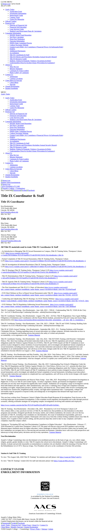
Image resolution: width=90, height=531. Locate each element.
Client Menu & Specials (13, 80)
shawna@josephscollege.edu (11, 241)
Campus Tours (15, 17)
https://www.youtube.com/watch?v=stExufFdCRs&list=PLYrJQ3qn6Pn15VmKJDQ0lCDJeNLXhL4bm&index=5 (39, 277)
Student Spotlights (11, 88)
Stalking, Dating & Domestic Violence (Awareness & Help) (30, 61)
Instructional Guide (16, 15)
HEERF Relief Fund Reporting (20, 35)
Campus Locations (16, 78)
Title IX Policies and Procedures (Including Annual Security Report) (33, 57)
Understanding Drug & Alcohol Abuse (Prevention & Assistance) (32, 63)
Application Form (16, 11)
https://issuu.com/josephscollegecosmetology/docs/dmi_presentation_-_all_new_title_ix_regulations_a (49, 320)
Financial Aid (10, 23)
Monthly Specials (17, 527)
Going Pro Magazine (17, 19)
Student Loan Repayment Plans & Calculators (25, 31)
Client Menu (14, 82)
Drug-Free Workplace (17, 39)
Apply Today (9, 9)
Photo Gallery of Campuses (19, 73)
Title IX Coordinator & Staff (19, 55)
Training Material (34, 335)
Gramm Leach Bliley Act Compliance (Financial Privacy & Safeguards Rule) (36, 47)
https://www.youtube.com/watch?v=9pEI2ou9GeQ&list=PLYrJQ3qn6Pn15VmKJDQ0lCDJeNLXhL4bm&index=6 (36, 283)
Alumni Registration (12, 86)
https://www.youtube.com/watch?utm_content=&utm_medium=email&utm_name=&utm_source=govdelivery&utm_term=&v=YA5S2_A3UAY (39, 294)
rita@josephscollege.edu (9, 229)
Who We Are (14, 67)
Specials (12, 84)
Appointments (10, 182)
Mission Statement (16, 69)
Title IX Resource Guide (18, 59)
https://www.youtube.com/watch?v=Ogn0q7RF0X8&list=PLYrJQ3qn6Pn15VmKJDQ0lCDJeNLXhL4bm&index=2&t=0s (32, 254)
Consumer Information (13, 33)
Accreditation (14, 53)
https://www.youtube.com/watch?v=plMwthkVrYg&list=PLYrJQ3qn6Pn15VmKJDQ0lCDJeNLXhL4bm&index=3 (45, 266)
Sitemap (44, 529)
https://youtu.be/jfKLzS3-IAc (64, 461)
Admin (50, 529)
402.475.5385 (10, 186)
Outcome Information (17, 41)
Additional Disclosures (17, 51)
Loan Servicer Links (17, 29)
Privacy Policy (35, 529)
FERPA (12, 49)
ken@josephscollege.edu (9, 212)
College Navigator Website (19, 45)
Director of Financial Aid (18, 25)
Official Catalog (10, 21)
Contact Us (9, 75)
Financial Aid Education (18, 27)
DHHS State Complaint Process (21, 43)
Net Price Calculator (17, 37)
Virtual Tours (26, 525)
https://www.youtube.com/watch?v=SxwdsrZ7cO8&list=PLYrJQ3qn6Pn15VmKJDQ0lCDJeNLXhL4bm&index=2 (45, 261)
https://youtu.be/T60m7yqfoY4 (70, 457)
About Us (8, 65)
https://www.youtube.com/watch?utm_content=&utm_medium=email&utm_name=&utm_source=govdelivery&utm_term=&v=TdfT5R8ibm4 (38, 305)
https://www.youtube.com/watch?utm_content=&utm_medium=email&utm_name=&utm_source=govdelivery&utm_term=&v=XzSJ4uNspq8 (38, 288)
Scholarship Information (18, 13)
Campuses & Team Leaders (19, 71)
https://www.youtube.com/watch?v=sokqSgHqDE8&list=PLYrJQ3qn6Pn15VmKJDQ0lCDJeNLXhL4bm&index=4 (37, 271)
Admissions (14, 77)
